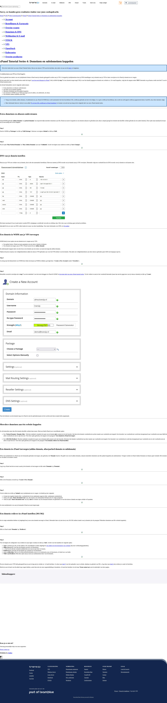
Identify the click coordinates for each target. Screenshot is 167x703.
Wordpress (68, 680)
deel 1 (70, 68)
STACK (8, 40)
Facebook (31, 670)
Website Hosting (70, 675)
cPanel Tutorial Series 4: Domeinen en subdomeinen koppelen (45, 15)
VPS (6, 15)
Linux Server (51, 675)
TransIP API (87, 675)
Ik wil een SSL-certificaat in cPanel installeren (44, 103)
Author (10, 653)
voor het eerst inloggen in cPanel (40, 80)
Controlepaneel (132, 3)
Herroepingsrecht (125, 672)
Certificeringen (88, 680)
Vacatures (105, 672)
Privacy (116, 691)
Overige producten (13, 57)
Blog (104, 677)
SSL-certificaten (70, 677)
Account (9, 19)
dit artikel (66, 226)
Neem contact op (4, 649)
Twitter (31, 673)
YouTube (31, 678)
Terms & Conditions (124, 691)
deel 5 (64, 564)
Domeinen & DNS (13, 32)
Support (86, 669)
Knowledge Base (88, 672)
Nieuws (104, 669)
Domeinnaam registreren (72, 669)
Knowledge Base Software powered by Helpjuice (83, 697)
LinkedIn (31, 675)
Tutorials (86, 677)
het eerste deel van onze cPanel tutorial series (71, 274)
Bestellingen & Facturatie (16, 23)
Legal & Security (125, 669)
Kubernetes (10, 52)
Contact (104, 675)
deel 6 (112, 564)
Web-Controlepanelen (15, 15)
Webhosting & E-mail (15, 36)
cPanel (24, 15)
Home (1, 15)
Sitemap (105, 680)
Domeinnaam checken (71, 672)
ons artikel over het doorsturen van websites (58, 545)
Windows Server (52, 672)
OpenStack (10, 48)
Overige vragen (12, 28)
